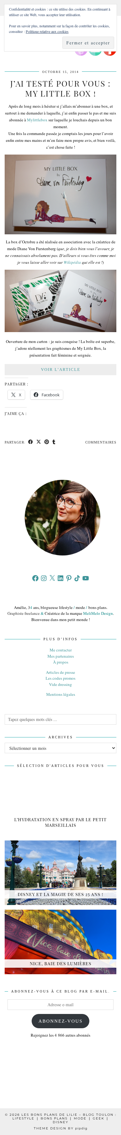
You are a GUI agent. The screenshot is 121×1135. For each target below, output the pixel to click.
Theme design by (60, 1128)
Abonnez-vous (60, 1021)
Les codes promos (60, 678)
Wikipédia (72, 262)
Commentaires (100, 442)
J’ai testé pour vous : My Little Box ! (60, 88)
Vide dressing (60, 684)
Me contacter (61, 650)
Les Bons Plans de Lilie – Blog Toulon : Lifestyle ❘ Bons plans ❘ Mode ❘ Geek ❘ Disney (64, 1118)
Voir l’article (60, 369)
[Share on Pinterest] (47, 442)
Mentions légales (60, 694)
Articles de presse (60, 672)
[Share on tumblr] (54, 442)
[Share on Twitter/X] (39, 442)
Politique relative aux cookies (47, 31)
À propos (60, 662)
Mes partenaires (60, 656)
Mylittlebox (37, 120)
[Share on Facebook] (31, 442)
